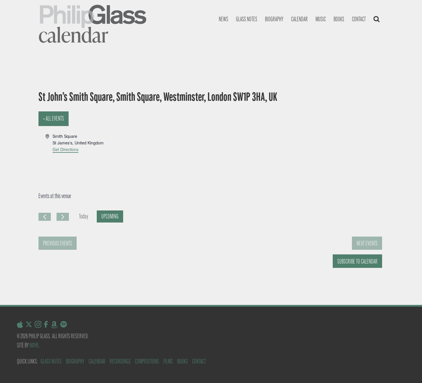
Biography (274, 19)
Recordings (120, 361)
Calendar (299, 19)
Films (168, 361)
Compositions (147, 361)
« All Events (53, 118)
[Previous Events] (44, 217)
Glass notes (246, 19)
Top (408, 369)
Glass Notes (51, 361)
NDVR (34, 345)
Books (339, 19)
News (223, 19)
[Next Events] (63, 217)
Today (83, 216)
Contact (359, 19)
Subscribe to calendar (357, 261)
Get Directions (65, 149)
